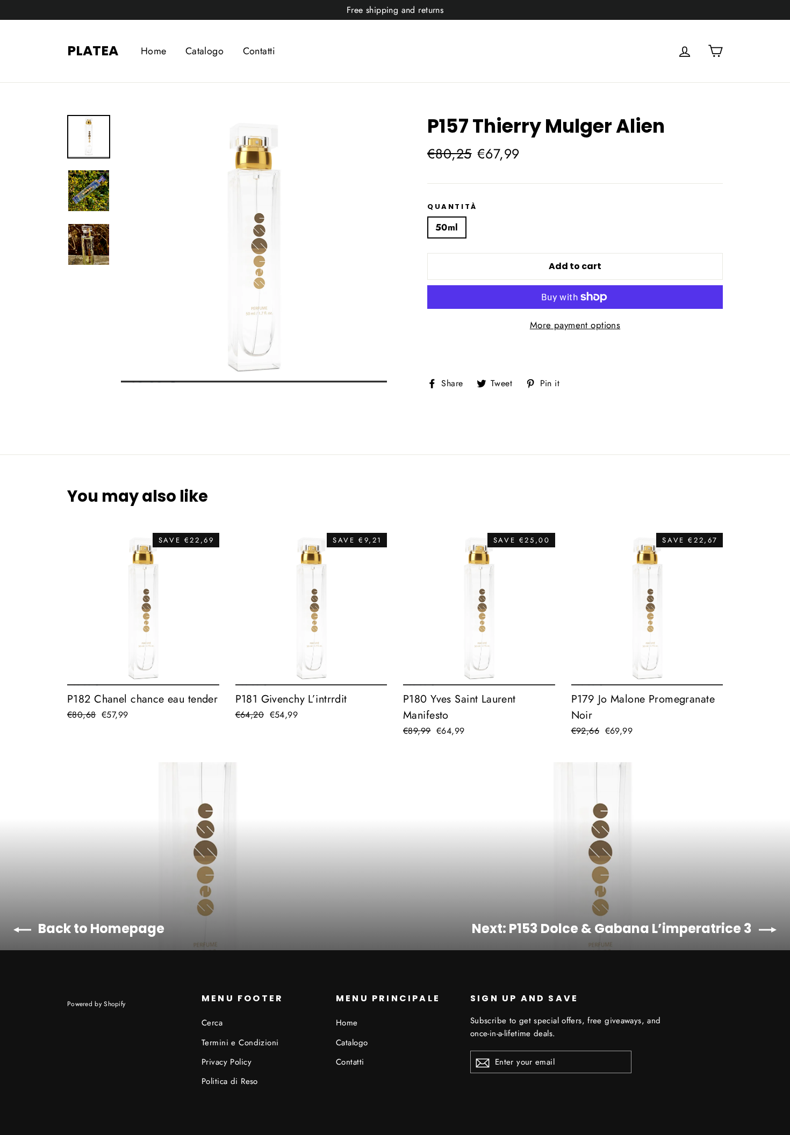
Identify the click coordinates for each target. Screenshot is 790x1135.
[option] (254, 248)
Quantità (452, 207)
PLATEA (92, 51)
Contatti (259, 51)
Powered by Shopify (96, 1003)
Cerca (212, 1023)
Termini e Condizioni (240, 1043)
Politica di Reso (230, 1081)
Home (154, 51)
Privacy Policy (227, 1062)
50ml (446, 227)
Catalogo (204, 51)
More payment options (575, 325)
